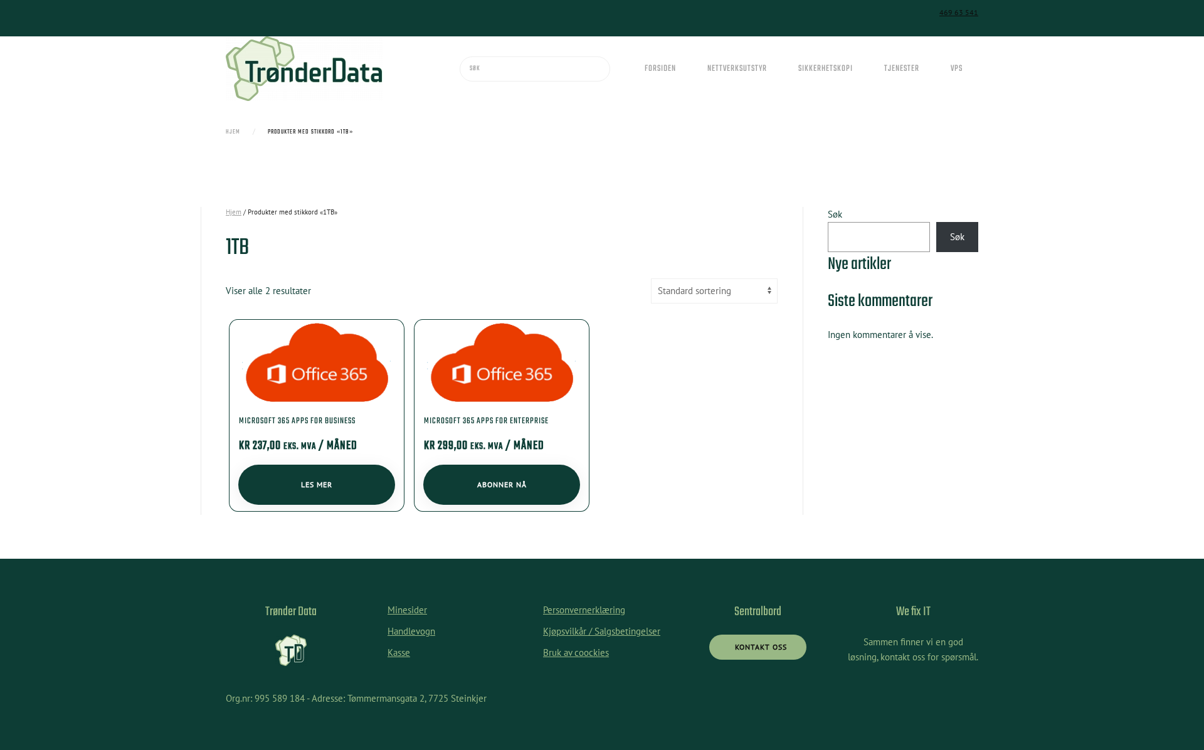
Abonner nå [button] (502, 484)
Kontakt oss (761, 647)
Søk (835, 214)
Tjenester (901, 68)
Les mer (316, 484)
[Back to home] (304, 68)
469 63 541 (958, 12)
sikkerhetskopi (825, 68)
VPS (957, 68)
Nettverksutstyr (737, 68)
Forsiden (660, 68)
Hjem (233, 212)
